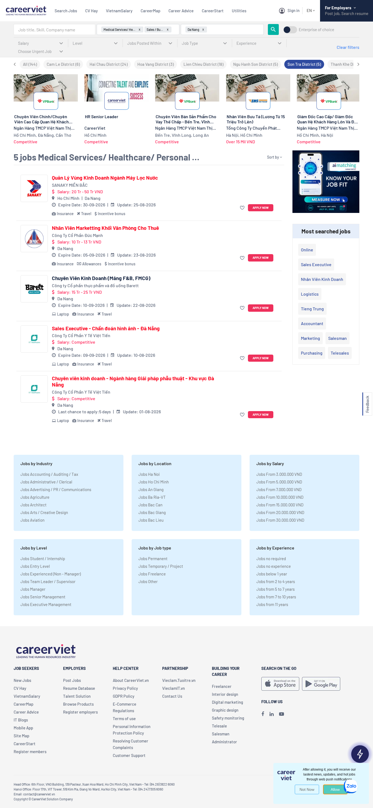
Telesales (340, 352)
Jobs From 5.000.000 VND (279, 481)
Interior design (225, 694)
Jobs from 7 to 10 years (276, 596)
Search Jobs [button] (66, 10)
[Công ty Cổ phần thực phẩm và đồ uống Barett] (34, 288)
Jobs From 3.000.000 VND (279, 474)
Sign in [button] (294, 10)
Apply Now (261, 207)
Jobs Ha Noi (149, 474)
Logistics (310, 293)
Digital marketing (227, 702)
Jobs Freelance (152, 573)
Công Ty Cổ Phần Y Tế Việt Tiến (81, 335)
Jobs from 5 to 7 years (275, 589)
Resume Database (79, 688)
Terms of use (124, 718)
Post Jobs (72, 680)
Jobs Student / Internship (42, 558)
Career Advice (181, 10)
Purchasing (311, 352)
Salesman (337, 338)
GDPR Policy (123, 696)
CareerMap (150, 10)
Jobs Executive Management (45, 604)
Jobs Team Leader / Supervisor (47, 581)
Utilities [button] (239, 10)
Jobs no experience (273, 566)
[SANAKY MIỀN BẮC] (34, 188)
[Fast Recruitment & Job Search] (26, 10)
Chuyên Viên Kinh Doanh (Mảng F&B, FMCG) (101, 278)
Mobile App (23, 727)
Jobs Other (148, 581)
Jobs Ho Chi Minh (153, 481)
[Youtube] (281, 714)
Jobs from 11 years (272, 604)
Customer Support (129, 755)
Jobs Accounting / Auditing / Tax (49, 474)
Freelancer (222, 686)
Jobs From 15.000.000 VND (279, 504)
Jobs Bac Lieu (151, 520)
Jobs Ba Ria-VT (152, 497)
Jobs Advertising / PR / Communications (55, 489)
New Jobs (22, 680)
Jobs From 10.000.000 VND (279, 497)
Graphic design (225, 710)
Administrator (224, 741)
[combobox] (54, 29)
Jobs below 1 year (271, 573)
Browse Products (78, 704)
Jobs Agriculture (34, 497)
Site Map (21, 735)
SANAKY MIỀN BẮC (70, 185)
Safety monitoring (228, 717)
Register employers (80, 711)
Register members (30, 751)
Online (307, 249)
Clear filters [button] (348, 47)
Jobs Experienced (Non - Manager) (50, 573)
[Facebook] (262, 714)
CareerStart (213, 10)
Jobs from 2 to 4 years (275, 581)
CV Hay (91, 10)
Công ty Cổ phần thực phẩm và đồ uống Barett (95, 285)
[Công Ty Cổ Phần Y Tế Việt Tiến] (34, 339)
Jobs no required (271, 558)
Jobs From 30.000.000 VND (280, 520)
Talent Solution (77, 696)
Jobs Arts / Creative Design (44, 512)
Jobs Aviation (32, 520)
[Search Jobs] (273, 29)
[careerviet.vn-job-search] (280, 684)
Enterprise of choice (316, 30)
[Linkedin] (272, 714)
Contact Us (172, 696)
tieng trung (312, 308)
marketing (310, 338)
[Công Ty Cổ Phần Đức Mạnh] (34, 238)
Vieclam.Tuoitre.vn (179, 680)
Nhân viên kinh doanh (322, 279)
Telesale (219, 725)
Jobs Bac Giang (152, 512)
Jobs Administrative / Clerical (46, 481)
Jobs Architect (33, 504)
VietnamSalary (119, 10)
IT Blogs (21, 719)
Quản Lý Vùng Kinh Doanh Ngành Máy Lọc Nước (105, 178)
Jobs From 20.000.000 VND (280, 512)
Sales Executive (316, 264)
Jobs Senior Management (42, 596)
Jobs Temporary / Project (160, 566)
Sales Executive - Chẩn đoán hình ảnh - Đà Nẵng (106, 328)
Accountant (312, 323)
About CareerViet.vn (131, 680)
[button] (243, 208)
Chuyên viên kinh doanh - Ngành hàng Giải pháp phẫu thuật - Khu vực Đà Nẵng (133, 381)
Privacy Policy (125, 688)
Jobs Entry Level (35, 566)
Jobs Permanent (152, 558)
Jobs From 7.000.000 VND (278, 489)
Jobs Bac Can (150, 504)
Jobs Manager (32, 589)
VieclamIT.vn (173, 688)
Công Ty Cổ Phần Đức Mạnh (77, 235)
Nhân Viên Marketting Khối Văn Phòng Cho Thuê (105, 228)
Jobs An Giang (151, 489)
